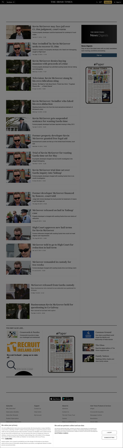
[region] (61, 435)
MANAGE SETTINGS (109, 437)
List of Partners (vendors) (61, 433)
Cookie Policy (8, 438)
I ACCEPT (109, 432)
